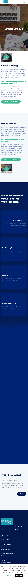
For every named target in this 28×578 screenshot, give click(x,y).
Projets (3, 556)
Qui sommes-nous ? (7, 553)
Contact (3, 560)
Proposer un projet (6, 558)
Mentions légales (6, 562)
